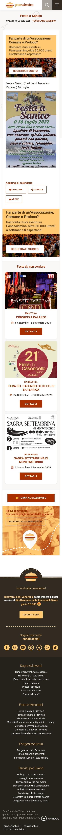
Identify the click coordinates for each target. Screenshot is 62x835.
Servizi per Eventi (31, 768)
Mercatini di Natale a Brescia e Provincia (31, 733)
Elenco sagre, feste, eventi (31, 675)
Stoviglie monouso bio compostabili (31, 785)
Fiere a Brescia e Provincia (31, 711)
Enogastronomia (31, 744)
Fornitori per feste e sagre (31, 793)
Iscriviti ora (31, 614)
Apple (15, 199)
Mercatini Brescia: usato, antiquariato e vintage (31, 722)
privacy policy (11, 826)
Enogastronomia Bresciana (31, 750)
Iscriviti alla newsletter (25, 521)
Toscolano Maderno (44, 21)
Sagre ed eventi (31, 666)
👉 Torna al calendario (31, 497)
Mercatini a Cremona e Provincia (31, 726)
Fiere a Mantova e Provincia (31, 718)
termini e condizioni (14, 829)
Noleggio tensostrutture (31, 778)
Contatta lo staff (31, 694)
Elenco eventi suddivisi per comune (31, 679)
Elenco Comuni (31, 683)
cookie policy (31, 826)
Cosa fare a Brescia (31, 690)
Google (38, 189)
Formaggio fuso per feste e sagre (31, 757)
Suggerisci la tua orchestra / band (31, 800)
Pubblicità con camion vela (31, 789)
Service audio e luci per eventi (31, 782)
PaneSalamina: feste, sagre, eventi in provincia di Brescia (19, 5)
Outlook (17, 189)
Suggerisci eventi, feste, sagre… (31, 672)
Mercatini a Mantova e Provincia (31, 729)
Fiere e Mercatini (31, 705)
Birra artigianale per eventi (31, 754)
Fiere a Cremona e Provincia (31, 715)
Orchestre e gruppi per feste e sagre (31, 797)
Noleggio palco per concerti (31, 774)
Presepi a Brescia (31, 686)
